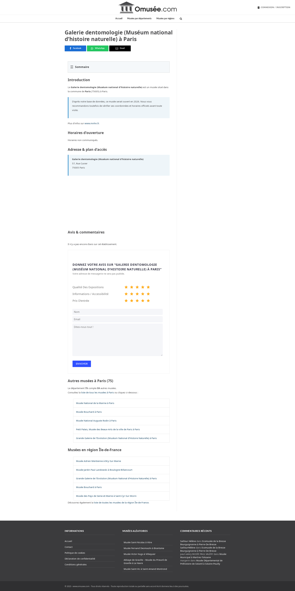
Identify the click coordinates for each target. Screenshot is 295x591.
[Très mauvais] (126, 287)
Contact (69, 547)
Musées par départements (139, 18)
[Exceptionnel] (148, 287)
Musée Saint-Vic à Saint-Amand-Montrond (145, 568)
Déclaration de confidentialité (80, 558)
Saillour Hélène (188, 541)
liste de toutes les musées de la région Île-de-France (121, 502)
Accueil (118, 18)
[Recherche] (180, 18)
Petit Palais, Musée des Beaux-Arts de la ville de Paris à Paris (108, 429)
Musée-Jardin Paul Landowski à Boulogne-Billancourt (104, 469)
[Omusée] (147, 7)
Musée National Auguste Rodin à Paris (96, 420)
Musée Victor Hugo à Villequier (139, 554)
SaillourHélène (187, 547)
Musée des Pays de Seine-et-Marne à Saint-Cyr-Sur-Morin (106, 495)
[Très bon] (143, 287)
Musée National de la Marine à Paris (95, 403)
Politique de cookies (75, 552)
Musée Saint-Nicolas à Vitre (138, 542)
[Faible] (131, 287)
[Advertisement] (205, 48)
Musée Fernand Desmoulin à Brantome (144, 548)
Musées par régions (165, 18)
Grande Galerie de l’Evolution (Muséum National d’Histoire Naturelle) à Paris (116, 438)
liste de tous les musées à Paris (97, 392)
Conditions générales (76, 564)
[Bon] (137, 287)
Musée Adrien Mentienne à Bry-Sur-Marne (98, 461)
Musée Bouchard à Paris (89, 411)
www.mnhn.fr (92, 123)
